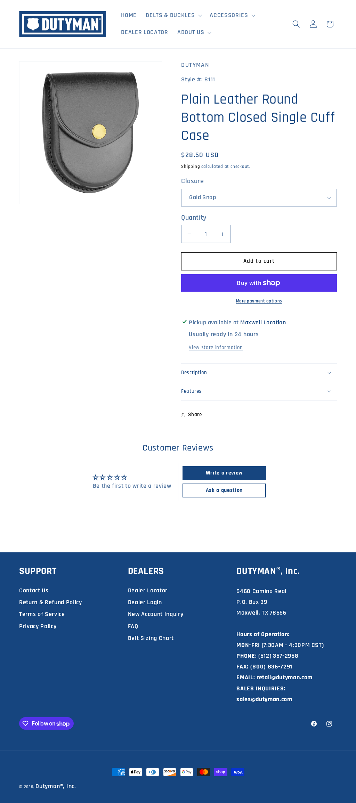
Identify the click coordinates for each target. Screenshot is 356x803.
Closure (192, 181)
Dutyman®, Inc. (55, 786)
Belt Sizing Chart (151, 638)
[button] (173, 15)
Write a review (224, 473)
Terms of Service (42, 614)
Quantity (194, 217)
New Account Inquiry (156, 614)
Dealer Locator (148, 590)
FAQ (133, 626)
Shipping (190, 167)
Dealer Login (145, 602)
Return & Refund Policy (50, 602)
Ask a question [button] (224, 490)
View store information (216, 347)
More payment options (259, 301)
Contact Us (34, 590)
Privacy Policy (37, 626)
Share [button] (195, 414)
